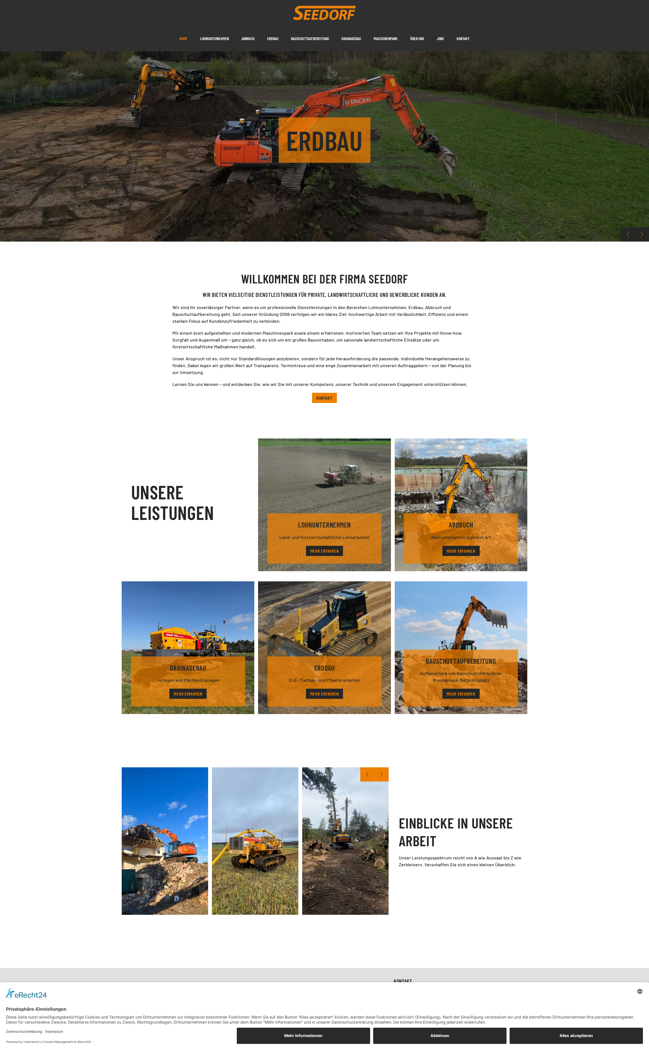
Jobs (440, 38)
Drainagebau (351, 38)
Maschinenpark (386, 38)
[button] (628, 234)
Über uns (417, 38)
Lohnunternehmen (214, 38)
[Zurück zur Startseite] (324, 13)
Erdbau (272, 38)
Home (183, 38)
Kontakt (463, 38)
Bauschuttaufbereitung (310, 38)
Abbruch (248, 38)
